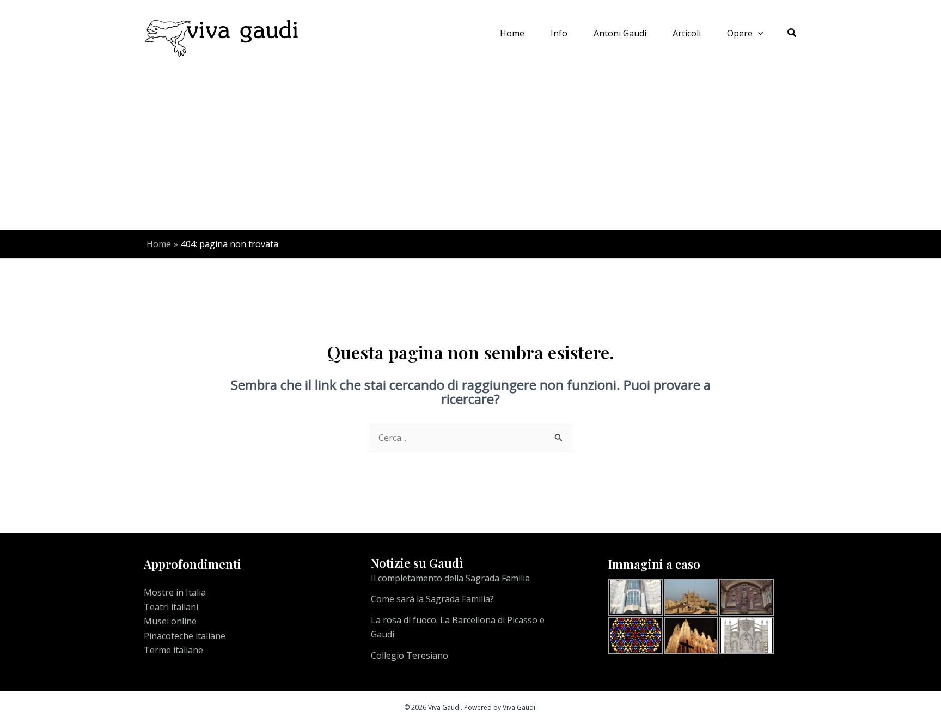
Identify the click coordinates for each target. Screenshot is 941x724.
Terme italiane (173, 650)
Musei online (170, 621)
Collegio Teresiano (409, 655)
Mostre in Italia (175, 592)
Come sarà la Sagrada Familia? (432, 599)
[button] (758, 33)
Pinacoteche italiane (184, 636)
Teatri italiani (171, 607)
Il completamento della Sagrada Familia (450, 578)
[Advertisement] (470, 148)
